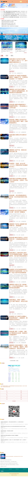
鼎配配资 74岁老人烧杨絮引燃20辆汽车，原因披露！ (18, 224)
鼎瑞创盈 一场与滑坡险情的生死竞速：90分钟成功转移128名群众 (18, 196)
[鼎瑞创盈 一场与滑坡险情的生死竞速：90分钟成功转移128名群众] (4, 196)
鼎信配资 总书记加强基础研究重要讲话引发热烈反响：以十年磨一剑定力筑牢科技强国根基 (18, 270)
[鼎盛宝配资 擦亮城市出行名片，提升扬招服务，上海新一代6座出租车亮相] (4, 376)
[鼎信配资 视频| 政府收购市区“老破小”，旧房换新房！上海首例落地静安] (4, 362)
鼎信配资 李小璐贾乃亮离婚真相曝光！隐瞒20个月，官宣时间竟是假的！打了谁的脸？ (18, 77)
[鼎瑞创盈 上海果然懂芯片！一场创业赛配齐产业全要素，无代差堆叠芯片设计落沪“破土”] (4, 449)
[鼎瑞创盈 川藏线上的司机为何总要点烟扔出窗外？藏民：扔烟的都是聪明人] (4, 121)
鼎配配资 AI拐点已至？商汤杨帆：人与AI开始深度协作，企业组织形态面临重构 (18, 286)
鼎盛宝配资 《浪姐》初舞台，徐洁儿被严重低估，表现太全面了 (18, 301)
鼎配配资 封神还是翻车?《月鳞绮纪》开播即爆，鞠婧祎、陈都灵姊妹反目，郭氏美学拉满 (18, 346)
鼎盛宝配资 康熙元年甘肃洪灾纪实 (18, 135)
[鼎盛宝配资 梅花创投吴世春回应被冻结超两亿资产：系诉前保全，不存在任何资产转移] (7, 45)
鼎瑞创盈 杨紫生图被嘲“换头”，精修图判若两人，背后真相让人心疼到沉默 (18, 106)
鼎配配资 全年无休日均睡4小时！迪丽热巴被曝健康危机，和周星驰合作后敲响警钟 (18, 90)
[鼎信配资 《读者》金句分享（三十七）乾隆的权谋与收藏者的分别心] (4, 165)
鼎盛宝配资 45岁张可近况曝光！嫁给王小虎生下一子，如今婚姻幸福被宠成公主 (18, 60)
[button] (27, 5)
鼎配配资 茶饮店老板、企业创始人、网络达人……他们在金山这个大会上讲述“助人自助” (18, 392)
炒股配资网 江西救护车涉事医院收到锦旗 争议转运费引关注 (8, 40)
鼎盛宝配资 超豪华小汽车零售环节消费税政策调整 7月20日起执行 (21, 49)
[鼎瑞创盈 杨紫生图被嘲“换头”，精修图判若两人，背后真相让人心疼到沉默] (4, 106)
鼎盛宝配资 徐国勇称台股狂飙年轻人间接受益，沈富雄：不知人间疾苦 (18, 180)
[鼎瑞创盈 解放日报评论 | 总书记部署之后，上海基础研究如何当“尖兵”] (4, 238)
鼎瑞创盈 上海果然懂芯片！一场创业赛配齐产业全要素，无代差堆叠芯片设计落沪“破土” (18, 448)
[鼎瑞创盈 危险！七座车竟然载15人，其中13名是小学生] (4, 405)
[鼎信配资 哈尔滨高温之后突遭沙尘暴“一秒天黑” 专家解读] (4, 212)
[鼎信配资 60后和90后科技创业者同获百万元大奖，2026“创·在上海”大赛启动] (4, 435)
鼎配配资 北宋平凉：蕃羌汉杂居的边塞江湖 (18, 150)
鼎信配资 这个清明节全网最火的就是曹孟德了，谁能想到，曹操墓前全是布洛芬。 (18, 317)
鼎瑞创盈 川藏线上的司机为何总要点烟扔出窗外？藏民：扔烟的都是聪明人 (18, 121)
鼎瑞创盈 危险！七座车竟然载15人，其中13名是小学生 (18, 405)
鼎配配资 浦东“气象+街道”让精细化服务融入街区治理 (18, 461)
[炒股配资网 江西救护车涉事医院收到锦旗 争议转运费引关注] (14, 34)
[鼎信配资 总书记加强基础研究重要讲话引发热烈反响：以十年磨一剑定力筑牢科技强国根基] (4, 271)
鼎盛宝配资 (11, 52)
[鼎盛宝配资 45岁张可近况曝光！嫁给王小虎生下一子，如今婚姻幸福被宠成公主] (4, 60)
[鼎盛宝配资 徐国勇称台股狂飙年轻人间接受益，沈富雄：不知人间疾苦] (4, 180)
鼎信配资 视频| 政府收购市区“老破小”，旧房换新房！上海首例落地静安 (18, 361)
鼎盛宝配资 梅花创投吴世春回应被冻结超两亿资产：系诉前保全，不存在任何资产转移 (7, 49)
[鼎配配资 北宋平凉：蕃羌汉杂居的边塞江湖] (4, 151)
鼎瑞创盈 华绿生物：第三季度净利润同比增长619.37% (9, 24)
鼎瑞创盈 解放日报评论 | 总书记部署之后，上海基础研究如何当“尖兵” (18, 239)
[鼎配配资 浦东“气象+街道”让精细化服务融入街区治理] (4, 462)
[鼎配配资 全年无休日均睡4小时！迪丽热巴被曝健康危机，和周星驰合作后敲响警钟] (4, 91)
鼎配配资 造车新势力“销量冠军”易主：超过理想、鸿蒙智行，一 (10, 20)
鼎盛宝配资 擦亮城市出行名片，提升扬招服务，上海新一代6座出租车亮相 (18, 377)
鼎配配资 (11, 101)
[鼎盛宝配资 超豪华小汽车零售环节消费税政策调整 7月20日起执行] (21, 45)
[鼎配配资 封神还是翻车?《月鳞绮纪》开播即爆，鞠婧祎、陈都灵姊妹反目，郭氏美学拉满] (4, 346)
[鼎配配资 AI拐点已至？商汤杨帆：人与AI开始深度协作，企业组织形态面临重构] (4, 286)
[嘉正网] (4, 1)
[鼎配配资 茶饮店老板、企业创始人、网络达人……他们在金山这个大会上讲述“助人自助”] (4, 392)
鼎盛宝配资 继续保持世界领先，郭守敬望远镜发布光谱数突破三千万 (18, 419)
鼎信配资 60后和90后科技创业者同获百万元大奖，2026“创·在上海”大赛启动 (18, 434)
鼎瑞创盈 (11, 117)
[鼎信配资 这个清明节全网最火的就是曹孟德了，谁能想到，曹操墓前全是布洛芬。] (4, 317)
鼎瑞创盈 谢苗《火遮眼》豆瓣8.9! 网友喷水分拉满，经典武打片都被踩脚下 (18, 332)
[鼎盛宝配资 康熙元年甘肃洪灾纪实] (4, 136)
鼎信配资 (11, 86)
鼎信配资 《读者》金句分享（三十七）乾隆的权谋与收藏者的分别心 (18, 164)
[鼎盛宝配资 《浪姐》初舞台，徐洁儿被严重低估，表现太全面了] (4, 301)
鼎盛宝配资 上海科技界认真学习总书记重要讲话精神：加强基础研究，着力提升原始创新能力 (18, 254)
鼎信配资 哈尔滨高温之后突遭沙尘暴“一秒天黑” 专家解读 (18, 211)
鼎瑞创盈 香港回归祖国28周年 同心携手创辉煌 (8, 21)
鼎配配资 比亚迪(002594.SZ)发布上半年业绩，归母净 (8, 23)
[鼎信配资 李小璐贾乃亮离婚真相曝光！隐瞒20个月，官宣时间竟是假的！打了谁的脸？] (4, 76)
